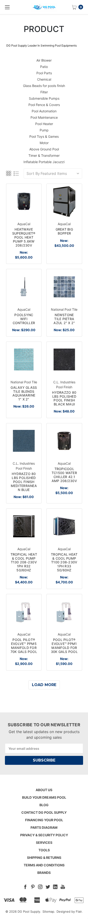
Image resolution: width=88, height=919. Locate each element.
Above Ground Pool (44, 149)
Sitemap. (48, 911)
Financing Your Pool (44, 820)
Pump (44, 130)
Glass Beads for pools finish (44, 86)
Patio (44, 67)
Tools (44, 850)
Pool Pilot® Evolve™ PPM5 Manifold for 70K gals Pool (24, 645)
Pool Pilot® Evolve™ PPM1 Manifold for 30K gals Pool (64, 645)
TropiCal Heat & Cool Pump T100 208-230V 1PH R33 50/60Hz (64, 562)
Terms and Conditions (44, 865)
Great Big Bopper (64, 231)
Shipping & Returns (44, 858)
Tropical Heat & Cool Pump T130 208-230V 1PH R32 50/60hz (24, 562)
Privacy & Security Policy (44, 835)
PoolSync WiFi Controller (24, 319)
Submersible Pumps (44, 98)
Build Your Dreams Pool (44, 797)
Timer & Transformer (44, 155)
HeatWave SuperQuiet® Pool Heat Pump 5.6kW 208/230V (23, 237)
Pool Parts (44, 73)
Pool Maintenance (44, 117)
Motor (44, 143)
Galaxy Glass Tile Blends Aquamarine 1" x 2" (24, 393)
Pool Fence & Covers (44, 105)
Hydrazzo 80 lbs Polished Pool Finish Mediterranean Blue (24, 481)
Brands (44, 873)
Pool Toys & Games (44, 136)
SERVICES (44, 842)
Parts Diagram (44, 827)
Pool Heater (44, 124)
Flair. (79, 911)
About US (44, 790)
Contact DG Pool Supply (44, 812)
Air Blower (44, 60)
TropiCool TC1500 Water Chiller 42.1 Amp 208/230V (64, 475)
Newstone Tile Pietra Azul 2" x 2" (64, 319)
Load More (44, 685)
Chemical (44, 79)
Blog (44, 805)
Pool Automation (44, 111)
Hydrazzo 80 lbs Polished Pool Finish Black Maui (64, 398)
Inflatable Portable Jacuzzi (44, 162)
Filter (44, 92)
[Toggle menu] (7, 7)
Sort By (33, 173)
